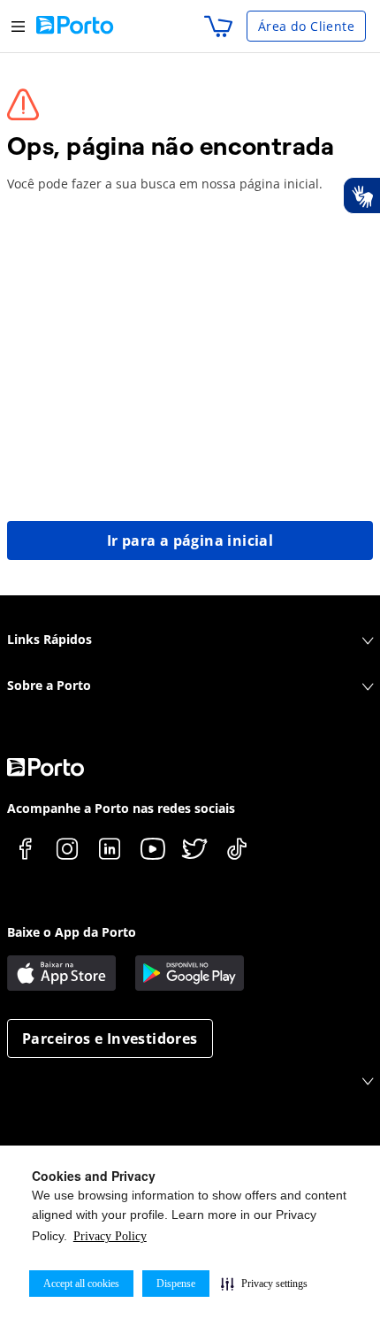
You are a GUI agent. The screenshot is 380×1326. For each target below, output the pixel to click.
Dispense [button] (175, 1283)
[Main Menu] (18, 26)
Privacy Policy (110, 1236)
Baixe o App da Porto (71, 932)
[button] (264, 1283)
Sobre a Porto (49, 685)
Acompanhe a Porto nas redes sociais (121, 808)
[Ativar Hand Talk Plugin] (361, 195)
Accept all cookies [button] (81, 1283)
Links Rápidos (49, 639)
